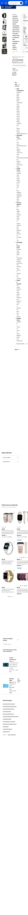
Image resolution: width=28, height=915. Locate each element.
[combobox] (15, 3)
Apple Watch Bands (7, 719)
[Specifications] (18, 462)
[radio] (17, 61)
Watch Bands (5, 726)
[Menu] (2, 3)
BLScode (14, 14)
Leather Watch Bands (7, 729)
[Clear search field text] (19, 3)
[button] (16, 84)
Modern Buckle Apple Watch (9, 703)
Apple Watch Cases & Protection (10, 724)
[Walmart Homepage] (6, 3)
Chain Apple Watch (7, 711)
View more (10, 596)
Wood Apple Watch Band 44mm (10, 706)
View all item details (20, 343)
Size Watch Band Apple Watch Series (10, 716)
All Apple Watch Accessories (9, 721)
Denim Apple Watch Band (8, 714)
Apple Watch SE (6, 731)
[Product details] (18, 457)
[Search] (21, 3)
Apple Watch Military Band (8, 709)
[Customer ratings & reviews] (18, 639)
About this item (7, 453)
